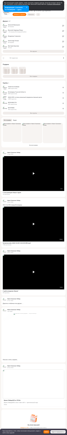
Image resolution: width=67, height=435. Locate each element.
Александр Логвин (13, 40)
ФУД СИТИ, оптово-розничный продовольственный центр (25, 97)
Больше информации (53, 4)
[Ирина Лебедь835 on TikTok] (33, 388)
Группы (5, 83)
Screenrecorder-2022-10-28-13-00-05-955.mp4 (17, 243)
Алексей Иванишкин (14, 25)
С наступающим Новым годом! (12, 192)
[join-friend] (63, 26)
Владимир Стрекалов (14, 36)
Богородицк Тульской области (17, 92)
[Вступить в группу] (63, 87)
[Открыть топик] (33, 205)
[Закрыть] (27, 8)
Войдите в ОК (25, 427)
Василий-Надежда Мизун (15, 30)
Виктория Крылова (13, 46)
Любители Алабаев (13, 86)
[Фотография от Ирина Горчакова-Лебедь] (12, 132)
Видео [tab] (15, 120)
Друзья (5, 21)
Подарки (6, 64)
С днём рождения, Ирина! (10, 291)
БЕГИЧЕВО (11, 108)
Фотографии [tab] (7, 120)
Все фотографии (33, 145)
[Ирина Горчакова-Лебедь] (4, 153)
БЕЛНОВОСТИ (12, 102)
